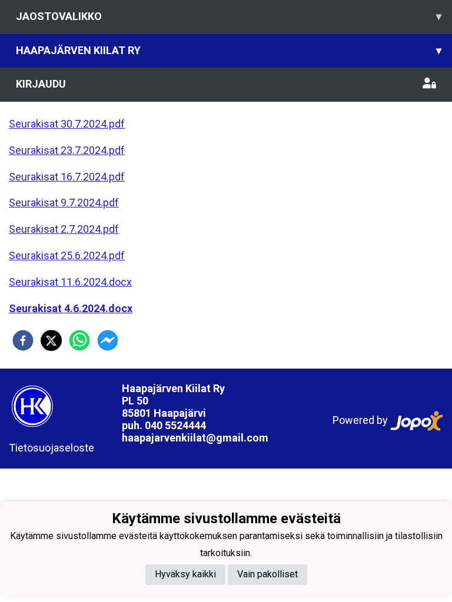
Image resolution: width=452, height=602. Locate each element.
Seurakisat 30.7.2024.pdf (67, 124)
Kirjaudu (41, 84)
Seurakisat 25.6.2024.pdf (67, 255)
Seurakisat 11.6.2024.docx (70, 282)
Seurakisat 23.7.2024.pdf (67, 150)
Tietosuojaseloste (51, 448)
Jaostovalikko (228, 16)
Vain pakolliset (267, 574)
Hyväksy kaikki (185, 574)
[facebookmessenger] (107, 340)
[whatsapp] (79, 340)
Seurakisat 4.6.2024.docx (70, 308)
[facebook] (23, 340)
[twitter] (51, 340)
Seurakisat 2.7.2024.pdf (64, 229)
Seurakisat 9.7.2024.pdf (64, 202)
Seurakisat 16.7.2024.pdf (67, 176)
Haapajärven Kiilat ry (228, 50)
